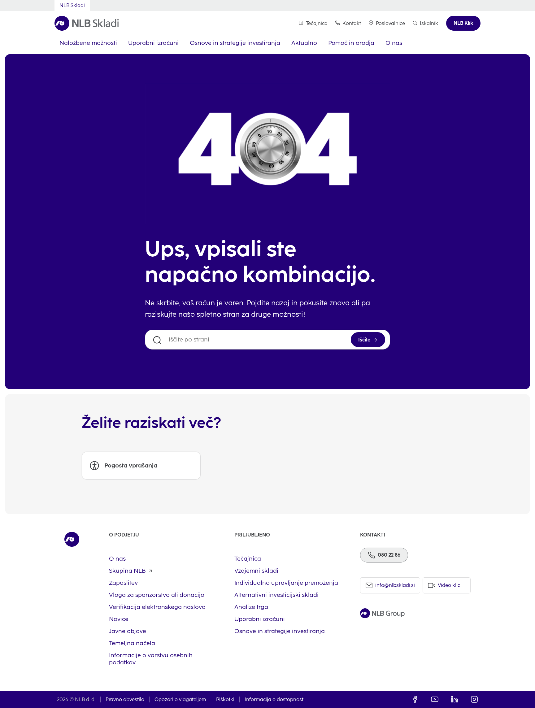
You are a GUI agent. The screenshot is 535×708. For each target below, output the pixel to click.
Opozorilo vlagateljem (180, 699)
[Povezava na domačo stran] (86, 23)
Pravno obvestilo (125, 699)
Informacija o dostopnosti (275, 699)
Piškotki (225, 699)
